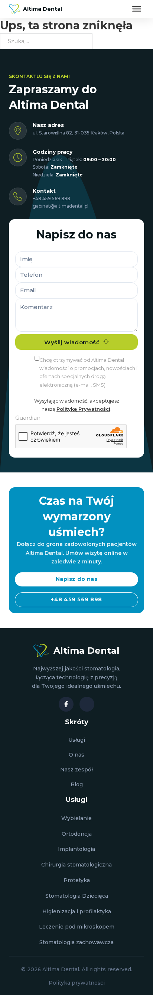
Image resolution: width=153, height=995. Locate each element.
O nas (76, 754)
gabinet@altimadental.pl (60, 206)
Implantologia (76, 849)
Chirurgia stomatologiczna (76, 864)
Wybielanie (76, 818)
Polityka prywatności (77, 982)
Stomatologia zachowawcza (76, 942)
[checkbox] (37, 358)
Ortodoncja (77, 833)
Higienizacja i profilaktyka (76, 911)
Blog (77, 784)
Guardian (27, 417)
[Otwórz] (136, 9)
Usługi (76, 740)
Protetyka (77, 880)
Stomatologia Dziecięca (76, 895)
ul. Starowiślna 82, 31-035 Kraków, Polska (78, 133)
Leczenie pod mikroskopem (76, 926)
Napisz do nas (77, 579)
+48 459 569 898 (51, 198)
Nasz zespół (76, 769)
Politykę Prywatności (83, 409)
